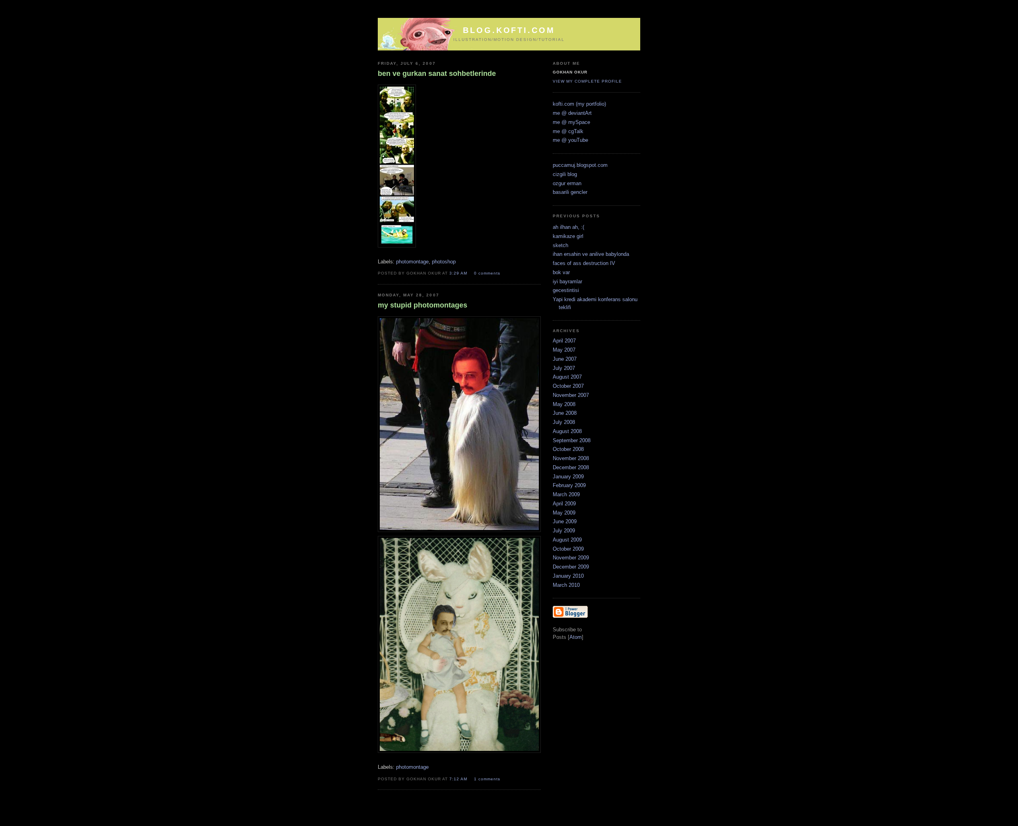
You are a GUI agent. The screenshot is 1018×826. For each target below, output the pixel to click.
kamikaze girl (568, 236)
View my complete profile (587, 81)
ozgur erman (567, 183)
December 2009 (571, 567)
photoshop (444, 262)
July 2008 (564, 422)
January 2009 (568, 477)
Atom (575, 637)
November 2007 (571, 395)
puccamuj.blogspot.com (580, 165)
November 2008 (571, 458)
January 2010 (568, 576)
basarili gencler (570, 192)
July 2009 (564, 531)
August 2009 (567, 540)
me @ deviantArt (572, 113)
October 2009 (568, 549)
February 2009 (569, 485)
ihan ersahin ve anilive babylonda (591, 254)
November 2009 (571, 558)
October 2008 (568, 449)
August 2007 (567, 377)
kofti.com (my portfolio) (579, 104)
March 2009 (566, 494)
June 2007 (565, 359)
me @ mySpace (571, 122)
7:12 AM (459, 779)
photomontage (412, 262)
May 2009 (564, 513)
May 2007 (564, 350)
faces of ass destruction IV (584, 263)
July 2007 (564, 368)
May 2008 (564, 404)
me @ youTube (570, 140)
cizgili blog (565, 174)
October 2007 (568, 386)
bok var (561, 272)
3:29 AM (459, 273)
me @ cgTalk (568, 131)
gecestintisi (566, 290)
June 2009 (565, 521)
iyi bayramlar (567, 281)
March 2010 (566, 585)
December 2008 (571, 467)
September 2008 (572, 440)
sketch (560, 245)
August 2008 (567, 431)
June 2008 (565, 413)
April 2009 (564, 504)
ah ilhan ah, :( (568, 227)
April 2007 (564, 341)
